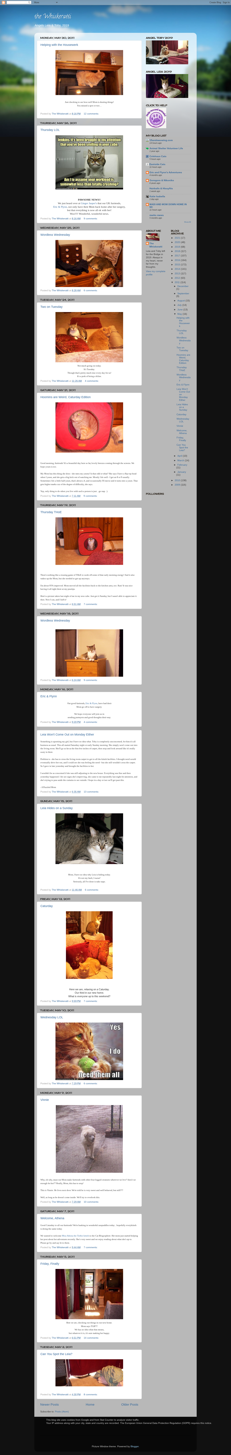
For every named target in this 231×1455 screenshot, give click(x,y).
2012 (178, 278)
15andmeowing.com (161, 140)
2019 (178, 247)
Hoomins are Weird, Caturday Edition (65, 397)
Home (90, 1404)
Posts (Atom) (62, 1411)
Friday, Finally (49, 1263)
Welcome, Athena (52, 1218)
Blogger (135, 1446)
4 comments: (92, 381)
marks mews (156, 215)
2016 (178, 260)
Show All (187, 222)
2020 (178, 242)
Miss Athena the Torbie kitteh (75, 1235)
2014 (178, 269)
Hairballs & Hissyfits (161, 188)
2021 (178, 238)
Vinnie (44, 1100)
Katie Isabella (157, 196)
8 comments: (91, 1394)
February (182, 465)
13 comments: (92, 791)
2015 (178, 264)
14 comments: (92, 1338)
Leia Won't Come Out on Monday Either (67, 734)
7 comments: (91, 604)
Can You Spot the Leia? (56, 1354)
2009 (178, 485)
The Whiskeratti (155, 245)
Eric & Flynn (60, 206)
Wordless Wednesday (55, 234)
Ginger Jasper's (89, 203)
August (181, 300)
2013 (178, 273)
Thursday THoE (51, 512)
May (180, 314)
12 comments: (92, 113)
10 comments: (92, 1202)
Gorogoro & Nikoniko (161, 180)
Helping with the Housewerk (59, 45)
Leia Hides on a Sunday (56, 808)
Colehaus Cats (157, 156)
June (180, 309)
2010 (178, 480)
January (181, 472)
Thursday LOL (50, 130)
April (180, 456)
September (183, 293)
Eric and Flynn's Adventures (165, 172)
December (183, 286)
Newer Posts (49, 1404)
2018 (178, 251)
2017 (178, 255)
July (179, 305)
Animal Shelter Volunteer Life (166, 148)
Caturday (46, 906)
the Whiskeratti (52, 17)
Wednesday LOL (51, 1017)
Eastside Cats (157, 164)
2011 (177, 282)
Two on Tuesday (51, 306)
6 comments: (91, 290)
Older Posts (129, 1404)
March (181, 460)
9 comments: (91, 218)
